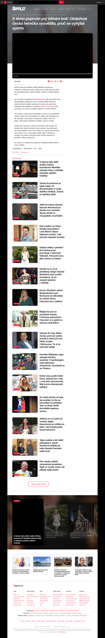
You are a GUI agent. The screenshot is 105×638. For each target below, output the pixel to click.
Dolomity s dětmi (70, 605)
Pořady (53, 9)
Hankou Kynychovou (48, 106)
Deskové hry (63, 615)
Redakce (33, 621)
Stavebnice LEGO (41, 615)
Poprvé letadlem (69, 596)
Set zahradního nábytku (65, 613)
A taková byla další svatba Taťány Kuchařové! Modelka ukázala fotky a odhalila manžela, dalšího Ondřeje (51, 169)
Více (90, 9)
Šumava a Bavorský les (71, 598)
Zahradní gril (74, 613)
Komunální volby (17, 605)
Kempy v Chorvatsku (70, 594)
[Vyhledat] (61, 2)
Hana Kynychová (28, 148)
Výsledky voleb (17, 598)
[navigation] (2, 2)
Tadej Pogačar (30, 600)
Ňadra (40, 148)
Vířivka (79, 613)
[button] (52, 53)
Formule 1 (42, 602)
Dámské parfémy (49, 615)
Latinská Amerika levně (71, 602)
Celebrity (37, 9)
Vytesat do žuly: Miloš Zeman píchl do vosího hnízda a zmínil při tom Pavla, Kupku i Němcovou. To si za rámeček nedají (51, 340)
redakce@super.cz (62, 632)
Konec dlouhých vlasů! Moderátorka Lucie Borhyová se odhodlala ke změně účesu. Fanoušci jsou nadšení (51, 296)
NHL (41, 605)
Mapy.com (37, 610)
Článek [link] (16, 38)
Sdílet (57, 81)
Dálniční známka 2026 (84, 596)
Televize (61, 9)
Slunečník (51, 613)
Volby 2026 (16, 594)
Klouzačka (56, 613)
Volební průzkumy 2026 (19, 596)
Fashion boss (82, 9)
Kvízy (73, 9)
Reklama (28, 621)
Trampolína (45, 613)
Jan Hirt (28, 598)
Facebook (22, 621)
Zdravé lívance (56, 598)
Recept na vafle (56, 602)
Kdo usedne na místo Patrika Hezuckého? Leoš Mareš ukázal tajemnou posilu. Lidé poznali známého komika (52, 231)
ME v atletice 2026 (44, 600)
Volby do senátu (17, 602)
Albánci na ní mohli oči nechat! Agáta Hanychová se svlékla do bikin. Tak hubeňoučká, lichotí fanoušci (52, 424)
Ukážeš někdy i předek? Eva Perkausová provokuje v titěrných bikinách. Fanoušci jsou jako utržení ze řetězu (51, 253)
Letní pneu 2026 (83, 594)
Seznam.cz (99, 2)
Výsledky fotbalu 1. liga (45, 596)
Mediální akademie (41, 621)
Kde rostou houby (53, 610)
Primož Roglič (30, 602)
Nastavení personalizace (79, 621)
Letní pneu (56, 615)
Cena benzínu (61, 610)
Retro (68, 9)
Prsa (35, 148)
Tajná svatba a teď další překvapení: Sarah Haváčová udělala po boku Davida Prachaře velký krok (51, 445)
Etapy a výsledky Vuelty (32, 596)
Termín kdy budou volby (19, 600)
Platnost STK (82, 605)
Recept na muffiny (57, 596)
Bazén (31, 613)
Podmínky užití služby (51, 621)
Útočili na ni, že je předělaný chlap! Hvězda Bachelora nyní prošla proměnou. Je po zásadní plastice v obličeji (52, 276)
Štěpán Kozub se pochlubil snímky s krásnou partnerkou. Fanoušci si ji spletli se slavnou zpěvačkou (51, 317)
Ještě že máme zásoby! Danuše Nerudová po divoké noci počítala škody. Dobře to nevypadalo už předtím (51, 210)
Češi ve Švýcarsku (70, 600)
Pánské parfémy (83, 615)
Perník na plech (56, 605)
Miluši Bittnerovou (40, 99)
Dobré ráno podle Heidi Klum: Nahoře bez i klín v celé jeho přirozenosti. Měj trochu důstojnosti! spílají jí (51, 381)
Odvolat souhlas (69, 621)
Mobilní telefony (32, 615)
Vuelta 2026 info (30, 594)
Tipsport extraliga (44, 598)
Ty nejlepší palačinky (57, 594)
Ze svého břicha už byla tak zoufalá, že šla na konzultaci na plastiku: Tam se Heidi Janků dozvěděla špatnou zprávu (51, 404)
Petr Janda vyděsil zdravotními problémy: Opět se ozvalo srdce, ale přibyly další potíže (52, 465)
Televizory (69, 615)
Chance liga (42, 594)
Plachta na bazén (38, 613)
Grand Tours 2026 (31, 605)
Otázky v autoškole (83, 602)
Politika (45, 9)
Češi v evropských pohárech (72, 610)
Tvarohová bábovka (57, 600)
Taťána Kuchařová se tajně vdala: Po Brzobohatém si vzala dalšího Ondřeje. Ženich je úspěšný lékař (51, 189)
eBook (51, 81)
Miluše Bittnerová (17, 148)
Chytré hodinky (75, 615)
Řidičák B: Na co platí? (84, 600)
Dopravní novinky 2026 (84, 598)
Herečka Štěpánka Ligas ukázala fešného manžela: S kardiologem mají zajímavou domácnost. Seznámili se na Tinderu (52, 361)
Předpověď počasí (44, 610)
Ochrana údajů (60, 621)
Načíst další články (38, 484)
